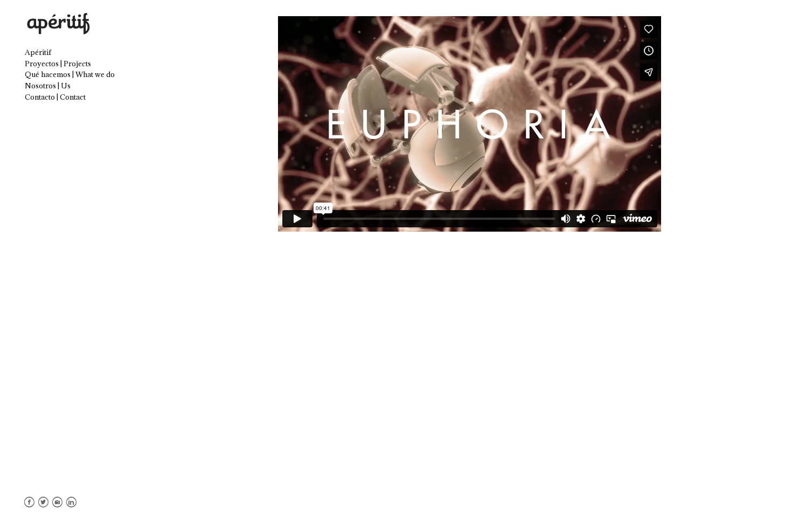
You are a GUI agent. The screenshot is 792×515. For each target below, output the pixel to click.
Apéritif (38, 52)
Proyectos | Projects (58, 63)
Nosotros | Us (48, 86)
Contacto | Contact (55, 97)
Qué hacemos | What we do (70, 74)
